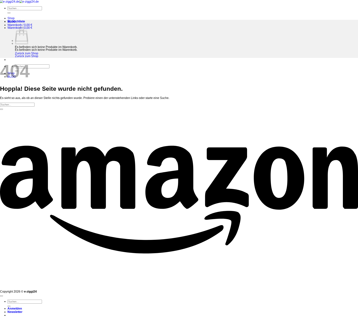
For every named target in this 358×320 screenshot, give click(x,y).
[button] (19, 25)
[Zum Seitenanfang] (1, 295)
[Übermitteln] (8, 12)
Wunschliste (16, 21)
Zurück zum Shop (26, 53)
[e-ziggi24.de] (19, 1)
